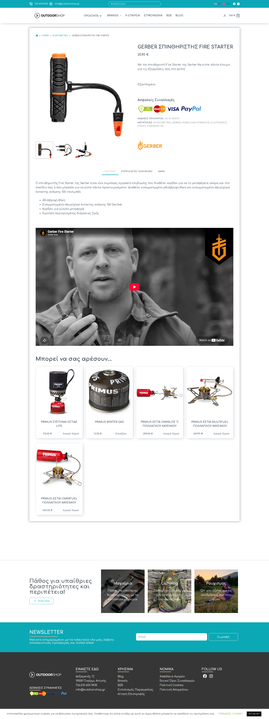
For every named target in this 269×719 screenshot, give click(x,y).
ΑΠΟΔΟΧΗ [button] (254, 714)
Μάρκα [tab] (161, 171)
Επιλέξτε (121, 433)
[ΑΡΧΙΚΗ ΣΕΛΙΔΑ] (37, 36)
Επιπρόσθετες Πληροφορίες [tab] (137, 171)
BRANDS (112, 15)
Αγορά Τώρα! (221, 433)
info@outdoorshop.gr (67, 4)
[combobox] (132, 4)
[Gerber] (150, 145)
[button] (93, 16)
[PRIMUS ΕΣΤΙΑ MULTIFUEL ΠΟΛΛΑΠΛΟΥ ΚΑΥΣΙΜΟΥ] (209, 391)
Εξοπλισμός (219, 123)
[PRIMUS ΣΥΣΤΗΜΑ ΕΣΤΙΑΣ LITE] (59, 391)
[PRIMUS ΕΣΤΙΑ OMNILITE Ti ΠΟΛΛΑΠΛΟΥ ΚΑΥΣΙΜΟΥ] (159, 391)
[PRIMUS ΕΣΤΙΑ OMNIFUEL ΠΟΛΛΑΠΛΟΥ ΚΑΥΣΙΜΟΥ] (59, 468)
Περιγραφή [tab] (110, 171)
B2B (169, 15)
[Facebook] (234, 4)
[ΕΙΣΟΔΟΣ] (225, 15)
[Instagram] (238, 4)
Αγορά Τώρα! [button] (71, 433)
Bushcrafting (162, 123)
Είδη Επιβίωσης (200, 123)
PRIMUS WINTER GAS (109, 421)
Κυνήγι (142, 126)
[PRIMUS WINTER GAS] (109, 391)
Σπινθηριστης (155, 126)
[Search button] (158, 4)
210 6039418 (41, 4)
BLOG (179, 15)
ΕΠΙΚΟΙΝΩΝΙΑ (153, 15)
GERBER (176, 123)
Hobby (186, 123)
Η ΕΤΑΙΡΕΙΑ (132, 15)
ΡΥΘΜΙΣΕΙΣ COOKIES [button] (231, 713)
